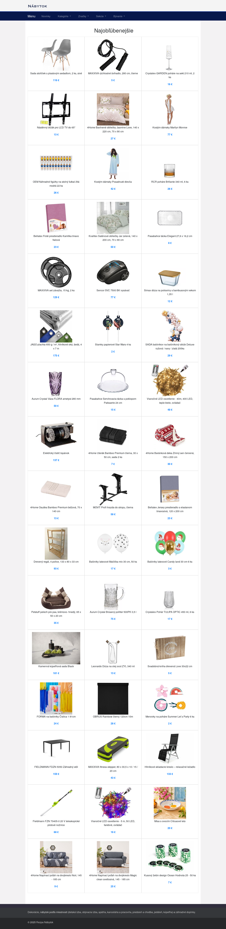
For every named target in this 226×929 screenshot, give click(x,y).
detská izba (75, 912)
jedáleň (158, 912)
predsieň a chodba (143, 912)
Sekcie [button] (100, 16)
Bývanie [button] (118, 16)
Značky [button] (82, 16)
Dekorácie (33, 912)
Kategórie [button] (63, 16)
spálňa (102, 912)
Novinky (46, 16)
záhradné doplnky (185, 912)
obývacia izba (89, 912)
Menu (31, 16)
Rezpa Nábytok (44, 922)
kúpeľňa (167, 912)
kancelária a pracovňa (119, 912)
